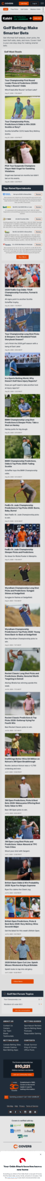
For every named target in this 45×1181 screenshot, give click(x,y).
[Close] (40, 1154)
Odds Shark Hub (12, 1178)
